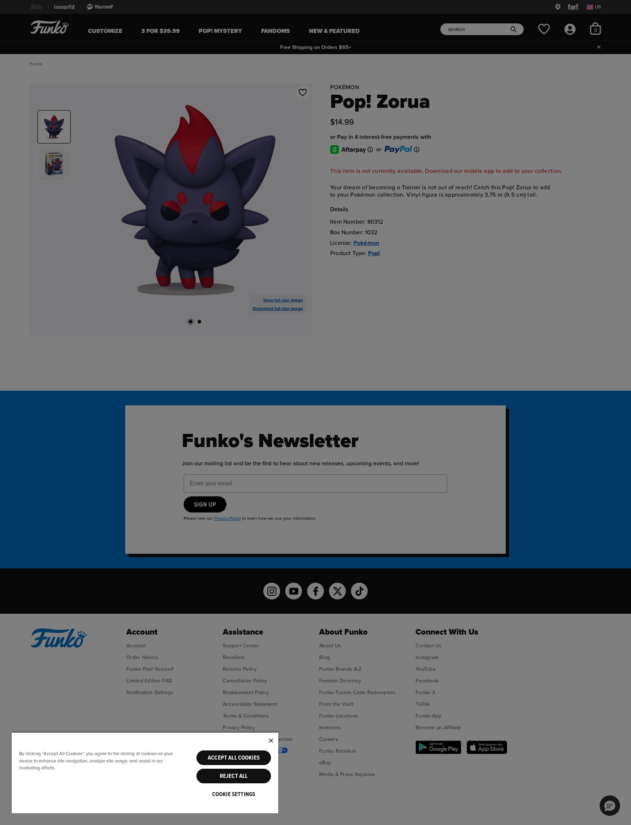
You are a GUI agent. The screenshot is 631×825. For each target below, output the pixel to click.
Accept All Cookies (234, 757)
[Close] (271, 740)
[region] (145, 772)
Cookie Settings (233, 794)
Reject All (234, 776)
